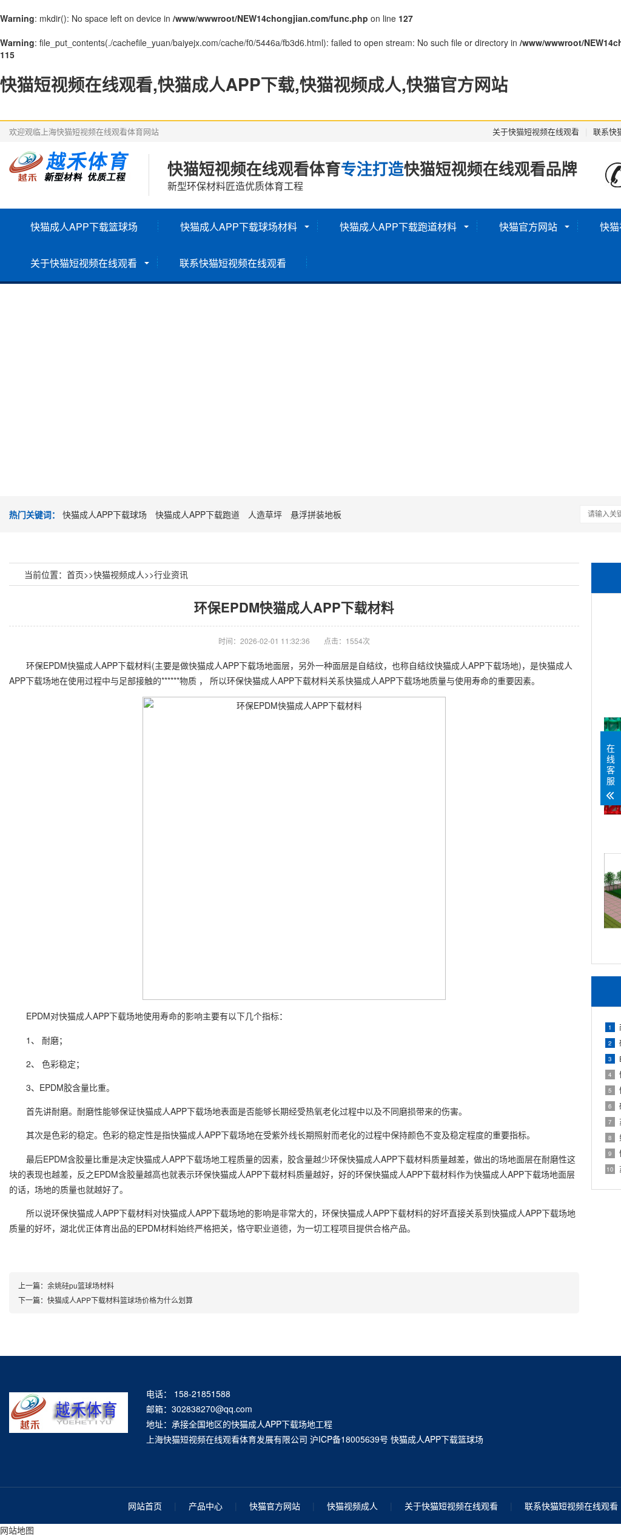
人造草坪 (265, 514)
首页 (75, 574)
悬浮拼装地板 (315, 514)
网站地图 (17, 1530)
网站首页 (145, 1506)
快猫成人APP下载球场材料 (238, 226)
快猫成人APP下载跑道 (197, 514)
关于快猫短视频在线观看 (535, 131)
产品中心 (206, 1506)
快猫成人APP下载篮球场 (84, 226)
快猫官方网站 (528, 226)
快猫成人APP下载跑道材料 (398, 226)
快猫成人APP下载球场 (104, 514)
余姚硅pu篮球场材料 (80, 1285)
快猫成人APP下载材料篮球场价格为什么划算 (120, 1300)
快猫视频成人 (118, 574)
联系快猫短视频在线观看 (233, 263)
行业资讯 (171, 574)
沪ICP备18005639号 (349, 1439)
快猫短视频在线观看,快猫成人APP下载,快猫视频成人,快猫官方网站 (254, 84)
